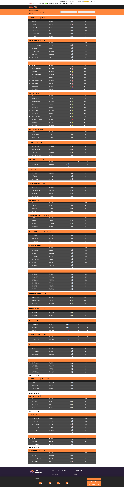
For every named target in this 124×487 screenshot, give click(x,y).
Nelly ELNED (34, 463)
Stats (60, 3)
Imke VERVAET (34, 220)
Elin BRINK (34, 267)
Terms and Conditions (55, 474)
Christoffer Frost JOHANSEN (37, 45)
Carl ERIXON (34, 442)
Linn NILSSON (34, 265)
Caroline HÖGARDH (35, 255)
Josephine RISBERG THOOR (36, 458)
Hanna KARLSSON (35, 457)
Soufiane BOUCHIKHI (35, 71)
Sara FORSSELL (34, 371)
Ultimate (63, 3)
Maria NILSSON (34, 356)
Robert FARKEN (34, 23)
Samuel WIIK (34, 405)
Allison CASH (34, 289)
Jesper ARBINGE (34, 175)
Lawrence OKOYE (35, 191)
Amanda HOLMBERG (35, 460)
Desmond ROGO (35, 385)
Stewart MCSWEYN (35, 89)
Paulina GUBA (34, 350)
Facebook (75, 472)
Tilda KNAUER (34, 286)
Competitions (51, 3)
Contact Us (54, 472)
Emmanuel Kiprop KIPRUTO (36, 68)
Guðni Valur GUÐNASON (36, 190)
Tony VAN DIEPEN (35, 24)
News (43, 3)
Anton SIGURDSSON (35, 401)
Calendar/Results (55, 7)
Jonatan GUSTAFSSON (36, 101)
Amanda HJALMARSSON (36, 339)
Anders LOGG (34, 407)
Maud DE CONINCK (35, 279)
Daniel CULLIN (34, 111)
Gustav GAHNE (34, 402)
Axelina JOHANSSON (35, 351)
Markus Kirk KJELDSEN (36, 424)
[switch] (50, 483)
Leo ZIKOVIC (34, 178)
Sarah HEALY (34, 249)
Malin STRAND (34, 303)
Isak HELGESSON (35, 404)
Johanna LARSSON (35, 301)
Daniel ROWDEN (34, 21)
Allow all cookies (94, 478)
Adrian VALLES (34, 152)
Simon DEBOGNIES (35, 75)
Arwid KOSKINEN (35, 176)
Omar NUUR (34, 117)
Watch (46, 3)
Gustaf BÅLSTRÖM (35, 164)
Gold (43, 7)
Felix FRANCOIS (34, 59)
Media (49, 7)
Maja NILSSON (34, 312)
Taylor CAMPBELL (35, 205)
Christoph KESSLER (35, 29)
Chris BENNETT (34, 203)
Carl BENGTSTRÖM (35, 134)
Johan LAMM (34, 441)
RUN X (67, 3)
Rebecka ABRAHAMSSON (36, 338)
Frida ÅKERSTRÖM (35, 354)
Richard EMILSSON (35, 125)
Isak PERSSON (34, 163)
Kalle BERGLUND (35, 87)
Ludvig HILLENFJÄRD (35, 137)
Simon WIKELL (34, 56)
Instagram (75, 474)
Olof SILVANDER (34, 429)
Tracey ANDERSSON (35, 368)
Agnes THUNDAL (35, 276)
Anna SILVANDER (35, 256)
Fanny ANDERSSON (35, 283)
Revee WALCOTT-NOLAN (36, 250)
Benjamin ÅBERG (35, 50)
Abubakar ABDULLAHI (35, 423)
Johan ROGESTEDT (35, 27)
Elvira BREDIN (34, 274)
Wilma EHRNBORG (35, 280)
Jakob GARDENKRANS (35, 196)
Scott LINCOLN (34, 173)
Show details (72, 483)
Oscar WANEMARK (35, 113)
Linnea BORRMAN (35, 461)
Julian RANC (34, 36)
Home (40, 3)
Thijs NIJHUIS (34, 81)
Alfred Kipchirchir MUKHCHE (36, 74)
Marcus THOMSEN (35, 179)
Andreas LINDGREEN (35, 86)
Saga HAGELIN (34, 277)
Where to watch (61, 7)
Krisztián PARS (34, 208)
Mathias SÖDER (34, 54)
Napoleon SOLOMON (35, 84)
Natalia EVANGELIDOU (35, 259)
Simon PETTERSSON (35, 188)
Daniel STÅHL (34, 187)
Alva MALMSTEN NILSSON (36, 300)
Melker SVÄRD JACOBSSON (36, 155)
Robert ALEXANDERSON (36, 116)
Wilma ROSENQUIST (35, 226)
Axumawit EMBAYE (35, 252)
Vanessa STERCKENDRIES (36, 366)
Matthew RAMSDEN (35, 72)
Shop (71, 3)
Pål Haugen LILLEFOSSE (36, 149)
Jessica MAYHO (34, 369)
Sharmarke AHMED (35, 114)
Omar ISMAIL (34, 102)
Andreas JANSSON (35, 107)
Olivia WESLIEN (34, 264)
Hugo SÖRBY (34, 211)
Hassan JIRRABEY (35, 57)
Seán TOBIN (34, 77)
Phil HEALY (34, 223)
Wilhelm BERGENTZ (35, 105)
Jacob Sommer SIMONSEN (36, 99)
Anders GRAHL (34, 104)
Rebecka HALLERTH (35, 372)
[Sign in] (94, 1)
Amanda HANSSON (35, 241)
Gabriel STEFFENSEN (35, 120)
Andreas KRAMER (35, 35)
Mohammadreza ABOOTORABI (37, 80)
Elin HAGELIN (34, 282)
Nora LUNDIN (34, 258)
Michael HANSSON (35, 53)
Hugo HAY (34, 66)
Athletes (56, 3)
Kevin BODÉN (34, 408)
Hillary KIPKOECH (35, 69)
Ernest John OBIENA (35, 146)
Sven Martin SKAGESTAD (36, 194)
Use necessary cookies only (94, 484)
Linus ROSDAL (34, 96)
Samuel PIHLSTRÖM (35, 418)
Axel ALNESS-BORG (35, 51)
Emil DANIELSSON (35, 48)
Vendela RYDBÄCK (35, 455)
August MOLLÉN (35, 430)
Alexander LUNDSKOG (35, 30)
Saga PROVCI (34, 262)
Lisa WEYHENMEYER (35, 341)
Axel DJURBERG (34, 122)
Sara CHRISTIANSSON (35, 297)
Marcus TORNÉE (34, 387)
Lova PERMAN (34, 454)
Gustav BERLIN (34, 420)
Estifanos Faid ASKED (35, 426)
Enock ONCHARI (35, 83)
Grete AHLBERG (34, 365)
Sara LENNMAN (34, 353)
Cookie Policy (54, 475)
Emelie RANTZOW (35, 238)
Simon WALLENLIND (35, 432)
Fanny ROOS (34, 348)
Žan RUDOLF (34, 26)
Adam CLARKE (34, 78)
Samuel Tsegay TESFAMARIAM (37, 119)
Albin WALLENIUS (35, 439)
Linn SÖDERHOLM (35, 253)
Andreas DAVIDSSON (35, 108)
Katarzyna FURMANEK (35, 363)
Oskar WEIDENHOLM (35, 166)
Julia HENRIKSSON (35, 235)
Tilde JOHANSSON (35, 324)
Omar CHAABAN (35, 390)
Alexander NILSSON (35, 123)
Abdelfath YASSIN (35, 421)
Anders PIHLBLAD (35, 382)
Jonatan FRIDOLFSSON (36, 98)
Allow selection (93, 481)
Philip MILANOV (34, 193)
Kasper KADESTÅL (35, 384)
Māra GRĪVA (34, 330)
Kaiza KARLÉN (34, 327)
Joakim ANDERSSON (35, 33)
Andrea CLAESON (35, 261)
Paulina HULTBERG (35, 285)
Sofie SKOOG (34, 315)
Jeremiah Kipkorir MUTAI (36, 32)
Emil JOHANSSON (35, 399)
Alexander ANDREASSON (36, 388)
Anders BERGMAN (35, 110)
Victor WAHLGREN (35, 47)
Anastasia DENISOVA (35, 298)
